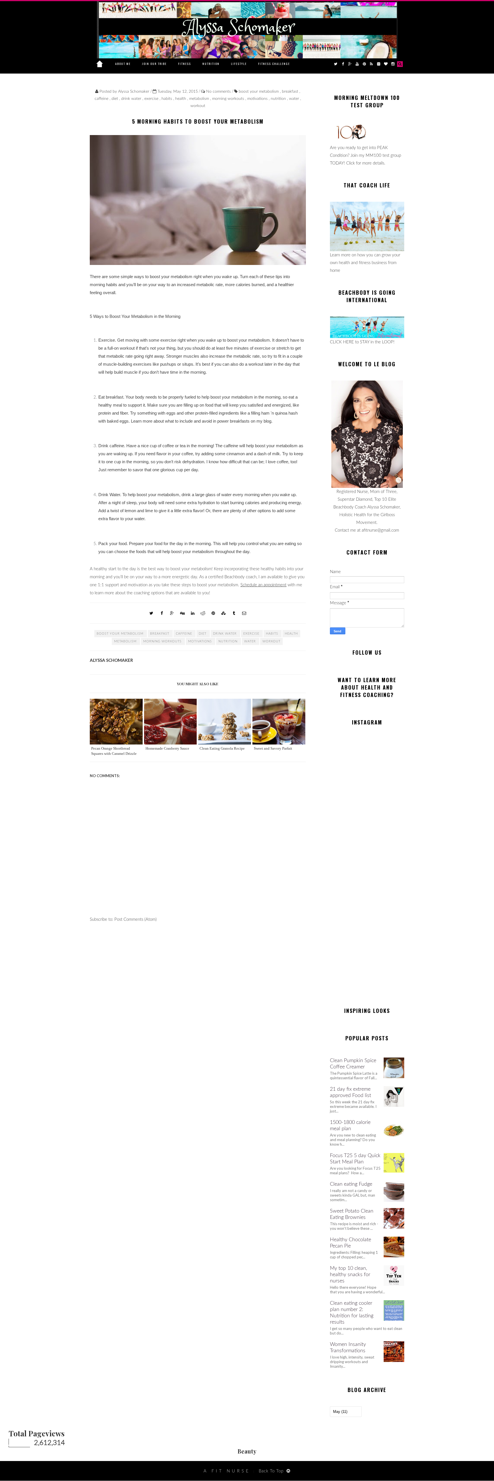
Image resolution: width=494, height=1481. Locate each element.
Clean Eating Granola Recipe (222, 748)
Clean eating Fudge (351, 1184)
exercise (152, 99)
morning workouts (228, 99)
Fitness (184, 64)
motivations (258, 99)
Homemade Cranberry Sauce (167, 748)
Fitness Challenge (274, 64)
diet (115, 99)
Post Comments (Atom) (135, 919)
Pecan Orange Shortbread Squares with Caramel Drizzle (114, 751)
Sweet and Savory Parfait (273, 748)
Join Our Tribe (154, 64)
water (294, 99)
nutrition (279, 99)
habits (167, 99)
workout (197, 106)
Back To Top (271, 1471)
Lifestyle (239, 64)
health (181, 99)
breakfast (290, 92)
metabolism (199, 99)
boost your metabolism (259, 92)
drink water (131, 99)
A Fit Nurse (227, 1471)
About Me (123, 64)
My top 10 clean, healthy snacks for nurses (350, 1275)
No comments (219, 92)
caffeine (102, 99)
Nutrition (211, 64)
